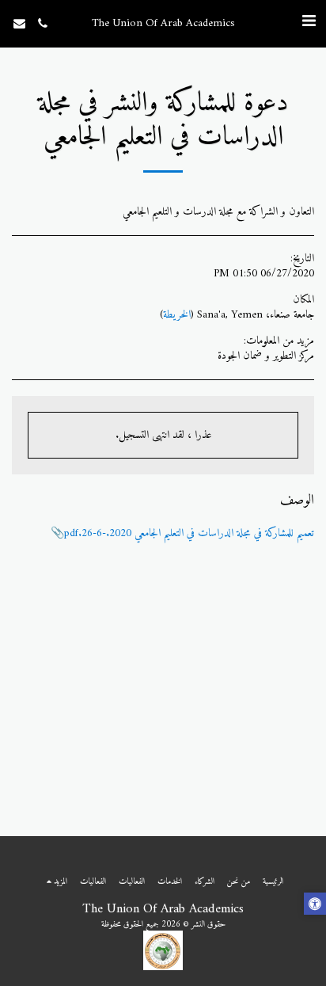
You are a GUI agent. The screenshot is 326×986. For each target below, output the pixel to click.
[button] (308, 22)
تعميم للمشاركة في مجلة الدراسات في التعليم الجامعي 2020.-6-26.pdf (189, 533)
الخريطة (177, 315)
